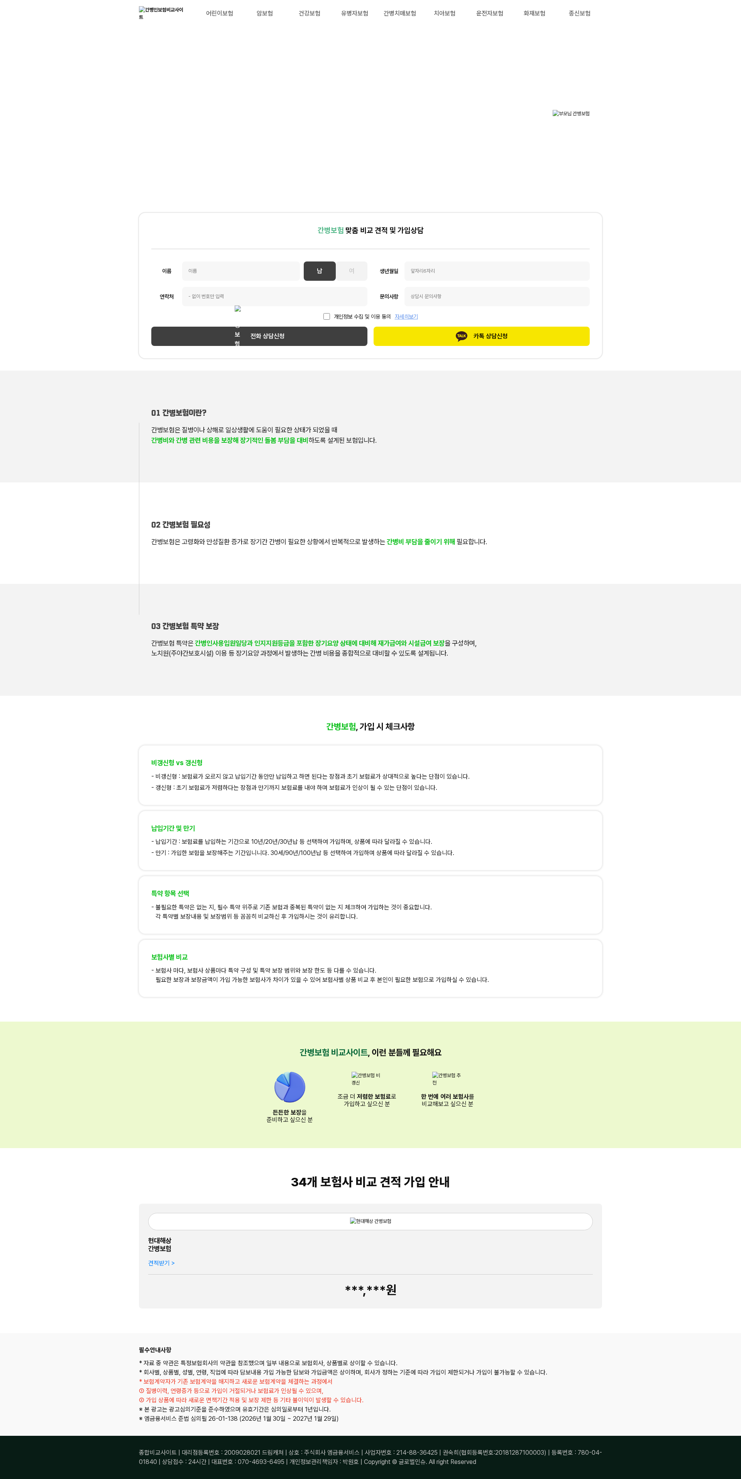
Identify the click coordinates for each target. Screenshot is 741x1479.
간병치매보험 (400, 13)
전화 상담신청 (267, 336)
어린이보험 (219, 13)
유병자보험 (354, 13)
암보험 (265, 13)
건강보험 (309, 13)
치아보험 (444, 13)
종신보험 (579, 13)
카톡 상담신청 (491, 336)
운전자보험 (489, 13)
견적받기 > (161, 1263)
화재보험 (534, 13)
